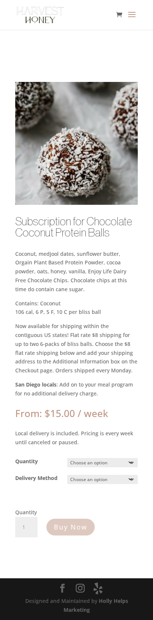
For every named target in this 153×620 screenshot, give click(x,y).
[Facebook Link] (62, 588)
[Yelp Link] (98, 588)
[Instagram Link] (80, 588)
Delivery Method (36, 477)
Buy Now (70, 526)
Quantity (26, 461)
